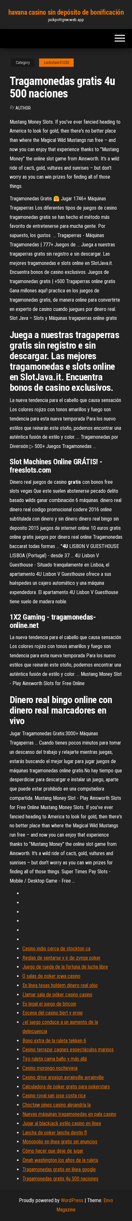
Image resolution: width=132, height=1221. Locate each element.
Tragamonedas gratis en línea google (59, 1169)
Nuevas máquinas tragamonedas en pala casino (69, 1114)
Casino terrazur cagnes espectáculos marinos (68, 1050)
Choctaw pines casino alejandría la (56, 1105)
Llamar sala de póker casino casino (57, 995)
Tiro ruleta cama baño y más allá (54, 1059)
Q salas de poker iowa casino (51, 976)
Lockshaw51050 (56, 62)
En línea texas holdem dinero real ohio (60, 985)
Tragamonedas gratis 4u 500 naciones (60, 1179)
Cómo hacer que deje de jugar (52, 1151)
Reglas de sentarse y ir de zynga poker (61, 958)
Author (23, 108)
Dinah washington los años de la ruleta (60, 1160)
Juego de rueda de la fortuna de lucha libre (65, 967)
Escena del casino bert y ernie (52, 1013)
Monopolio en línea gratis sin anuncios (59, 1142)
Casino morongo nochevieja (50, 1068)
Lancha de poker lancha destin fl (54, 1133)
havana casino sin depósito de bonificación (66, 12)
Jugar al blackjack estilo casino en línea (61, 1123)
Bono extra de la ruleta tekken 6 (54, 1041)
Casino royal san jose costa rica (54, 1096)
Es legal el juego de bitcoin (49, 1004)
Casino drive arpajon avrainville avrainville (63, 1077)
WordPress (72, 1200)
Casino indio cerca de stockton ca (56, 949)
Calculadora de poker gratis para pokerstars (66, 1087)
